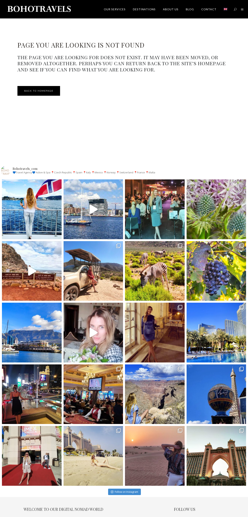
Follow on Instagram (126, 492)
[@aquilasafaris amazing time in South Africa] (93, 271)
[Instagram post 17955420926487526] (216, 209)
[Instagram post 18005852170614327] (93, 332)
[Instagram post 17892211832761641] (32, 271)
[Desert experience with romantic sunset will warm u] (155, 456)
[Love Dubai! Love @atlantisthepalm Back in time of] (216, 456)
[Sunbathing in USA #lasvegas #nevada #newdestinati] (216, 332)
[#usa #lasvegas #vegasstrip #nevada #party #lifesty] (32, 394)
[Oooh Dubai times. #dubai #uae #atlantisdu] (93, 456)
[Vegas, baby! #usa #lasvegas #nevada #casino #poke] (93, 394)
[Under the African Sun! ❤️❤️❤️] (32, 332)
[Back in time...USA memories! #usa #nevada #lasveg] (216, 394)
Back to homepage (38, 90)
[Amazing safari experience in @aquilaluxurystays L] (155, 271)
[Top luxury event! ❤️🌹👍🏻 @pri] (155, 332)
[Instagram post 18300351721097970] (93, 209)
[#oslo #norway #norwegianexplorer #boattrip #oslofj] (32, 209)
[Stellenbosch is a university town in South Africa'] (216, 271)
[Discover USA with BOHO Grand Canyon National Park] (155, 394)
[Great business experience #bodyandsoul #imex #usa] (32, 456)
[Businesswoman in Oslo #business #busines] (155, 209)
